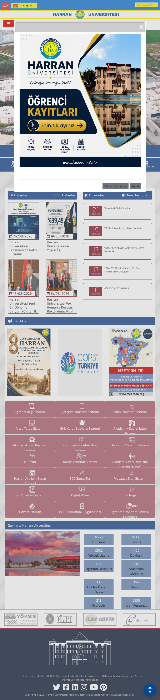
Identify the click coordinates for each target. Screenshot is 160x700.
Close (141, 27)
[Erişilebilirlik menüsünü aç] (150, 690)
